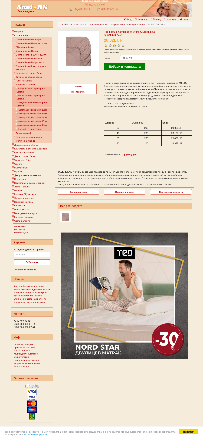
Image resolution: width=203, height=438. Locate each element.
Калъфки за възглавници (29, 136)
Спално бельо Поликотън (29, 58)
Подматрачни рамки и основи (29, 182)
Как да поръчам (22, 350)
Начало (186, 19)
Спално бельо (22, 35)
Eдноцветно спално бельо (29, 73)
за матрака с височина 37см (32, 124)
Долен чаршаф (24, 133)
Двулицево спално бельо (29, 76)
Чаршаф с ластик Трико (29, 128)
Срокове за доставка (24, 347)
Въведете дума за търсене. (29, 249)
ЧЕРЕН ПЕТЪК (22, 209)
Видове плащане (124, 191)
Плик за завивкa (24, 80)
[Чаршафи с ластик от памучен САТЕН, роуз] (78, 50)
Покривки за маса (23, 201)
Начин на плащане (23, 344)
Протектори (20, 178)
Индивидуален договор (26, 353)
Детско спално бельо (25, 156)
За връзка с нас (22, 366)
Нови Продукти (21, 232)
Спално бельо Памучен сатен (31, 43)
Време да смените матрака (28, 295)
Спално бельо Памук (27, 50)
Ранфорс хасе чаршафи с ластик (31, 90)
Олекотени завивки (24, 152)
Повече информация (36, 434)
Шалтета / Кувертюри (25, 194)
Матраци (18, 31)
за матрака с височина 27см (32, 117)
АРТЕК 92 (130, 155)
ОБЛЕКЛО (19, 205)
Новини (19, 279)
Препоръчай (78, 91)
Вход (128, 19)
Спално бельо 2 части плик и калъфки (31, 67)
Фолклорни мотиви (26, 140)
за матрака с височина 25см (32, 113)
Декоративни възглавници (27, 175)
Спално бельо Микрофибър (30, 62)
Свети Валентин (22, 220)
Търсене (33, 262)
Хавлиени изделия (24, 197)
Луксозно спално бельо (26, 144)
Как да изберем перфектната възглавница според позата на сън (32, 287)
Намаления (19, 229)
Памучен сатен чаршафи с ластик (32, 104)
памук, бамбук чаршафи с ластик (31, 97)
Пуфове (18, 171)
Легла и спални (22, 186)
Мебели (18, 190)
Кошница (142, 19)
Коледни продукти (23, 216)
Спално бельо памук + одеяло (32, 54)
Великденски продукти (26, 213)
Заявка (78, 86)
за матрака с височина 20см (32, 109)
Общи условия (21, 356)
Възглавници (21, 167)
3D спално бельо (25, 47)
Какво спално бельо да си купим (30, 292)
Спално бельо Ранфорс (28, 39)
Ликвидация (20, 226)
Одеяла (18, 163)
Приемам (188, 431)
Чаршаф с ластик (25, 84)
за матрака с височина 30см (32, 121)
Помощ (156, 19)
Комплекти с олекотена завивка (30, 148)
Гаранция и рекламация (26, 359)
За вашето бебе (22, 160)
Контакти (171, 19)
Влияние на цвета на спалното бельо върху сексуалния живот (30, 300)
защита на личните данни (27, 363)
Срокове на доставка (171, 191)
